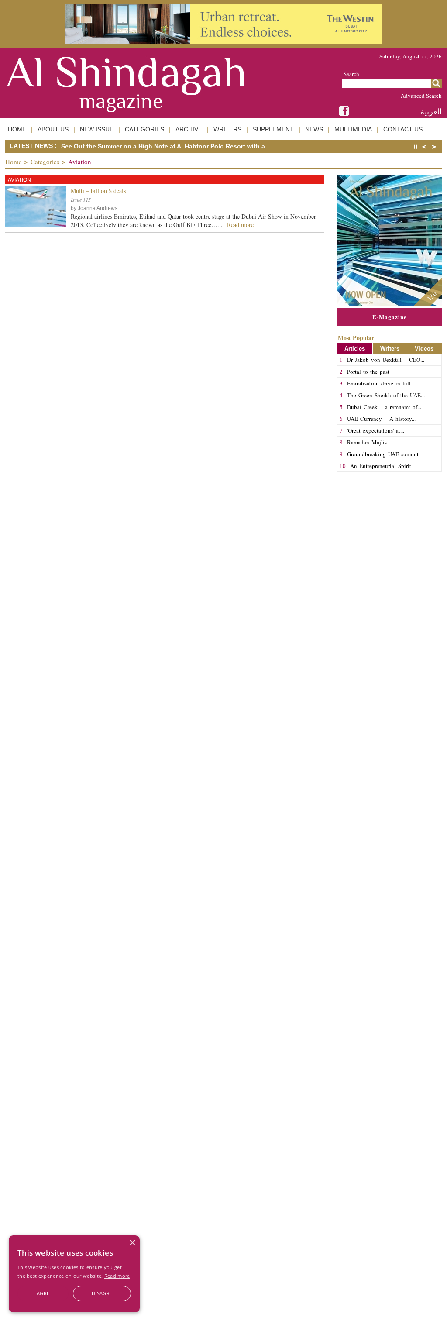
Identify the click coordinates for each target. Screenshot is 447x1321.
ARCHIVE (188, 129)
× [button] (132, 1243)
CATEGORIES (144, 129)
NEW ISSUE (96, 129)
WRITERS (227, 129)
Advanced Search (421, 96)
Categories (45, 161)
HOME (17, 129)
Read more (117, 1276)
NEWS (314, 129)
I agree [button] (43, 1293)
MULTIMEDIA (353, 129)
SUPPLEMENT (273, 129)
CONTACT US (403, 129)
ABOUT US (53, 129)
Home (13, 161)
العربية (431, 111)
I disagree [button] (102, 1293)
